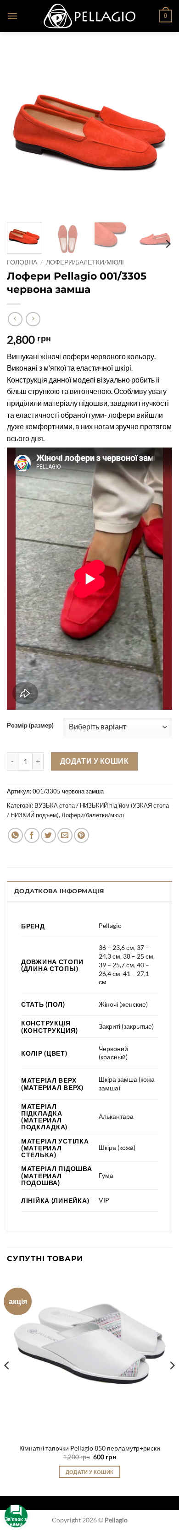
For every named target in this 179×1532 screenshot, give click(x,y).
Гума (106, 1175)
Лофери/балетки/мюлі (85, 262)
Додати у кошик (94, 761)
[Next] (157, 132)
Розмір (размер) (30, 726)
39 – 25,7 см (116, 965)
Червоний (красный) (113, 1053)
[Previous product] (33, 319)
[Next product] (15, 319)
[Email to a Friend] (65, 835)
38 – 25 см (138, 956)
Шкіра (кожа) (117, 1147)
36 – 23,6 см (116, 947)
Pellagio (110, 925)
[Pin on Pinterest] (81, 835)
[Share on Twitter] (48, 835)
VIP (104, 1200)
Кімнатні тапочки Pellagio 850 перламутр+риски (89, 1448)
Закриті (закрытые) (126, 1026)
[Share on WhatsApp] (15, 835)
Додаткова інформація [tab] (59, 891)
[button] (12, 16)
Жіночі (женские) (123, 1004)
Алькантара (116, 1116)
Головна (22, 262)
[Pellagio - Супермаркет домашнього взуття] (89, 16)
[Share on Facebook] (31, 835)
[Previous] (21, 132)
